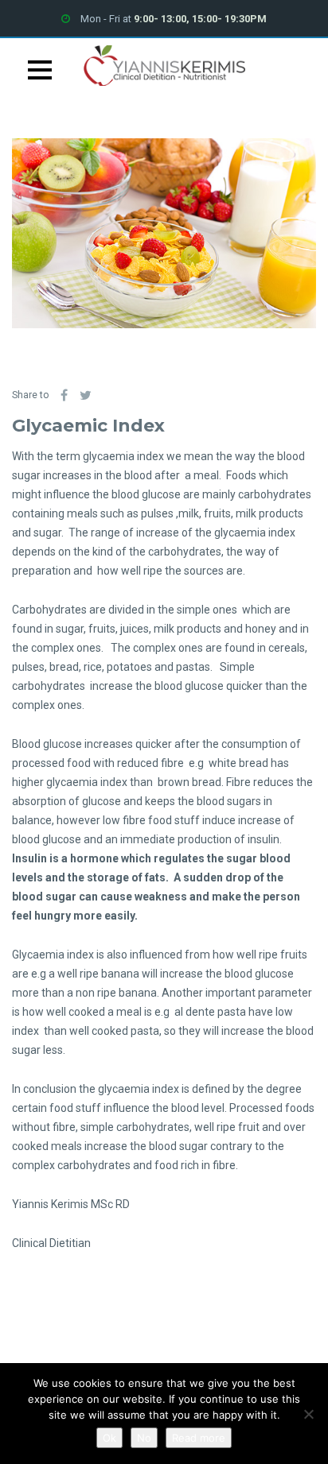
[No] (308, 1414)
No (144, 1437)
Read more (198, 1437)
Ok (109, 1437)
